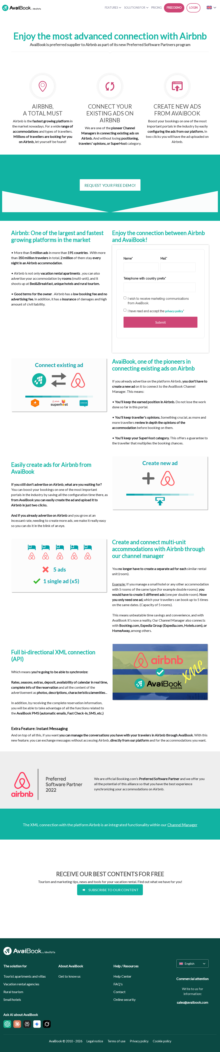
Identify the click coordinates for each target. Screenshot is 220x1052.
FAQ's (118, 984)
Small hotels (12, 999)
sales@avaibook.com (192, 1002)
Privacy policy (139, 1041)
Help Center (122, 976)
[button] (192, 963)
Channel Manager (182, 824)
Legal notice (95, 1041)
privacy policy (174, 311)
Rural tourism (13, 992)
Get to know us (69, 976)
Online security (124, 999)
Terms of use (116, 1041)
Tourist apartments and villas (24, 976)
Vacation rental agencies (21, 984)
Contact (119, 992)
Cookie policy (162, 1041)
